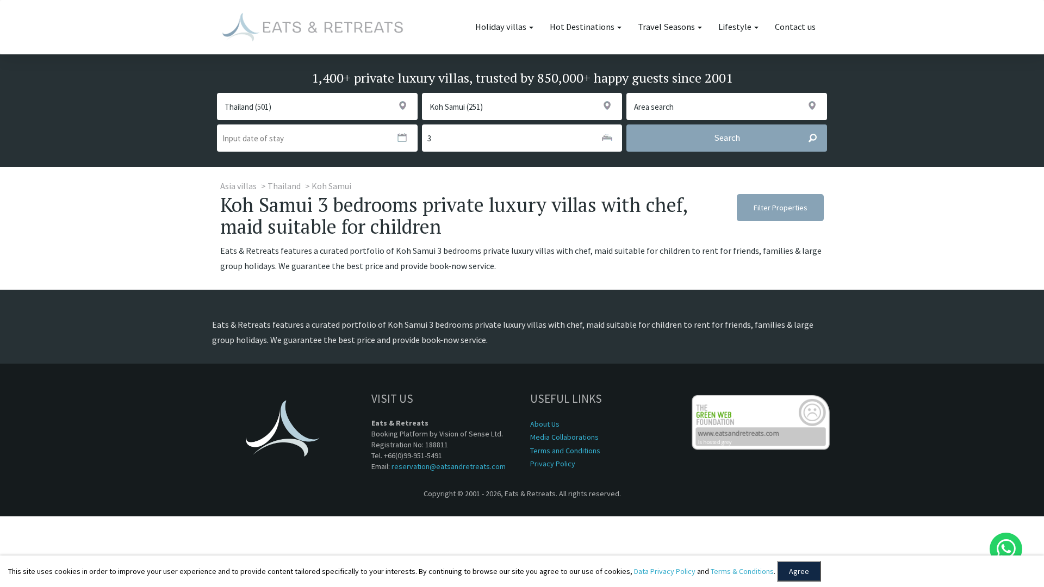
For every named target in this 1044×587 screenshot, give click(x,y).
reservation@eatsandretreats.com (448, 466)
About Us (545, 424)
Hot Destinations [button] (583, 27)
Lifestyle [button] (735, 27)
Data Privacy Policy (664, 571)
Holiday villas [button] (501, 27)
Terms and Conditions (565, 450)
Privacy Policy (552, 464)
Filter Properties (780, 208)
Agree (799, 571)
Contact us (795, 27)
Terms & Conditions (742, 571)
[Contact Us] (1006, 549)
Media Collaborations (564, 437)
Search (727, 137)
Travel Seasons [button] (667, 27)
